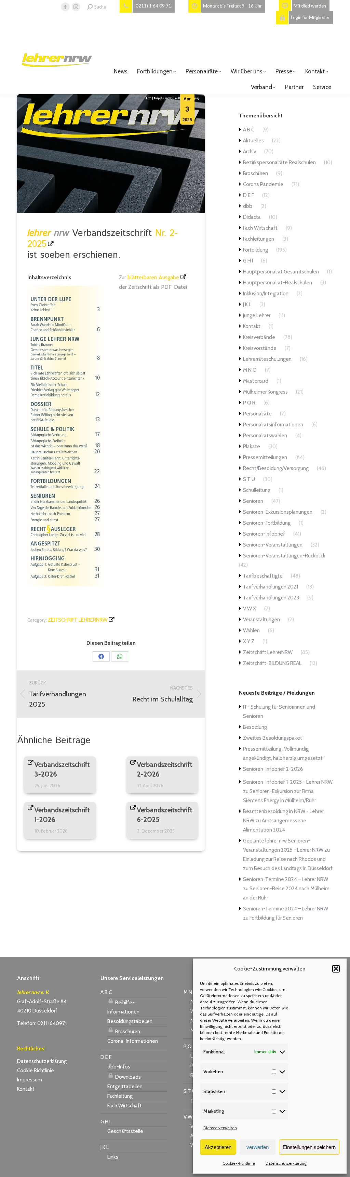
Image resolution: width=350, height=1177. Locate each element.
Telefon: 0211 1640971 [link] (42, 1023)
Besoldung (255, 727)
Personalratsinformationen (273, 425)
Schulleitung (256, 490)
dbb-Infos (118, 1067)
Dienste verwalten (220, 1127)
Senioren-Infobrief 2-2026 (273, 769)
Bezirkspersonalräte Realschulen (279, 162)
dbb (247, 206)
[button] (336, 968)
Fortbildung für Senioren (276, 918)
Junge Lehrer (256, 315)
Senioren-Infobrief (264, 534)
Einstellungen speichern (309, 1147)
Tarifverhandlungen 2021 (270, 587)
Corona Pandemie (263, 184)
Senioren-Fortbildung (267, 523)
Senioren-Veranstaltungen (272, 545)
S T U (249, 479)
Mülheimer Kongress (265, 392)
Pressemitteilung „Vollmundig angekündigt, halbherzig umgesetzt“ (284, 753)
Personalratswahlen (265, 435)
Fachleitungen (258, 239)
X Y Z (248, 641)
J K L (247, 304)
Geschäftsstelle (125, 1131)
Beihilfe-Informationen (123, 1007)
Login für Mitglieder (310, 17)
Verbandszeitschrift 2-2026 (164, 769)
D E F (248, 195)
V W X (249, 609)
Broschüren (255, 173)
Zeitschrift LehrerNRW (77, 620)
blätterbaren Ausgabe (153, 277)
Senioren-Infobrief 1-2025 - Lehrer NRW (288, 782)
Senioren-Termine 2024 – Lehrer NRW (285, 879)
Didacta (252, 217)
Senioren (253, 501)
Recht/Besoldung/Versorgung (276, 468)
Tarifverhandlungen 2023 (271, 598)
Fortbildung (255, 250)
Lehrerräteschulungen (267, 359)
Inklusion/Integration (265, 293)
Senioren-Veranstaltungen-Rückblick (284, 556)
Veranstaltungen (261, 619)
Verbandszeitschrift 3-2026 (62, 769)
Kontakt (251, 326)
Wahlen (251, 630)
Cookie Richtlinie (35, 1070)
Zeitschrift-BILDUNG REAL (272, 663)
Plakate (251, 446)
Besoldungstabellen (129, 1021)
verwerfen (257, 1147)
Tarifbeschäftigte (263, 576)
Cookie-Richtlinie (239, 1163)
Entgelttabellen (125, 1086)
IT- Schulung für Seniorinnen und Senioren (279, 711)
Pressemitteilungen (265, 457)
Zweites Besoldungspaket (272, 738)
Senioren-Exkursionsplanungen (277, 512)
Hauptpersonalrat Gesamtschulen (281, 272)
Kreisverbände (259, 337)
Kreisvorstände (260, 348)
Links (112, 1157)
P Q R (249, 403)
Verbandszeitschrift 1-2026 (62, 815)
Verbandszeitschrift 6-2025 (164, 815)
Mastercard (255, 381)
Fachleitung (120, 1096)
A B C (248, 130)
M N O (250, 370)
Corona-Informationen (132, 1041)
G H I (248, 261)
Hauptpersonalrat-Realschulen (277, 283)
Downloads (127, 1077)
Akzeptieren (218, 1147)
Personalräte (257, 414)
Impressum (29, 1080)
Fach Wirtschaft (260, 228)
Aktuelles (253, 141)
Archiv (249, 151)
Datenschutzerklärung (286, 1163)
